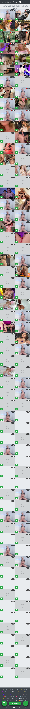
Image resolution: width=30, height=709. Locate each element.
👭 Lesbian (12, 696)
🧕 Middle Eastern (6, 691)
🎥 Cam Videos (23, 702)
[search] (25, 703)
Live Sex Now (15, 703)
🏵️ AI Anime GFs (23, 700)
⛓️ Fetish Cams (7, 700)
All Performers (22, 707)
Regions (10, 707)
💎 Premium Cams (23, 698)
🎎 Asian (5, 689)
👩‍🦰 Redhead (13, 694)
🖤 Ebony (11, 689)
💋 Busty (6, 696)
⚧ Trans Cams (13, 698)
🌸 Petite (24, 694)
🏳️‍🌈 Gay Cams (6, 698)
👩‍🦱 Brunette (6, 694)
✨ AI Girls (14, 700)
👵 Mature (14, 691)
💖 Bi (17, 696)
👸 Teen (20, 691)
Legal (27, 707)
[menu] (4, 703)
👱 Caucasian (23, 689)
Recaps (17, 707)
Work (14, 707)
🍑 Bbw (19, 694)
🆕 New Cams (23, 696)
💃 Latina (17, 689)
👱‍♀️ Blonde (26, 691)
